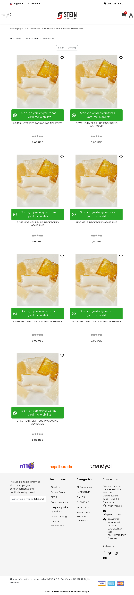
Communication (59, 502)
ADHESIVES (83, 507)
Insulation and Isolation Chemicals (84, 516)
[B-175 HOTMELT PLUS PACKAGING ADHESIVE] (96, 81)
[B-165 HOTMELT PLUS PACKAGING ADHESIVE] (37, 181)
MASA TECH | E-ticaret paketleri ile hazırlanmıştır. (67, 591)
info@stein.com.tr (112, 514)
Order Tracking (59, 516)
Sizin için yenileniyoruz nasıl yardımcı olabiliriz (39, 115)
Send (41, 499)
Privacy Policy (58, 492)
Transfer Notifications (57, 523)
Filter (61, 47)
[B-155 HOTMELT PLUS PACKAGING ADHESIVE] (37, 379)
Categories (84, 479)
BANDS (81, 497)
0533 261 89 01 (115, 3)
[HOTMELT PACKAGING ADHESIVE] (96, 181)
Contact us (110, 479)
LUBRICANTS (84, 492)
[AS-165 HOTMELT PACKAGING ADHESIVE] (37, 81)
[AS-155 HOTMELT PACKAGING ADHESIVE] (37, 280)
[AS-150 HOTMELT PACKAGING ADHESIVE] (96, 280)
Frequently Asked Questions (60, 509)
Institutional (58, 479)
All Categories (84, 487)
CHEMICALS (83, 502)
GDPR (54, 497)
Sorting (72, 47)
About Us (55, 487)
